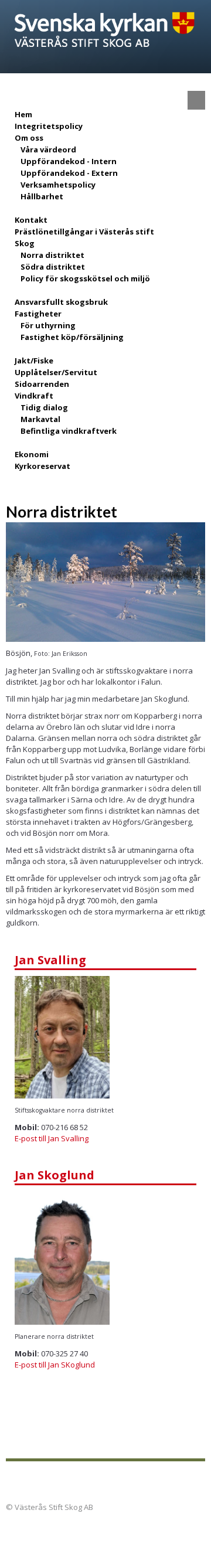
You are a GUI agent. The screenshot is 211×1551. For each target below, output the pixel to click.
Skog (25, 243)
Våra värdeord (48, 149)
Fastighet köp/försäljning (72, 337)
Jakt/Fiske (34, 360)
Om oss (29, 137)
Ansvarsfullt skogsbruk (61, 302)
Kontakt (31, 220)
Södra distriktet (53, 266)
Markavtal (40, 419)
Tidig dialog (44, 407)
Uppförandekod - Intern (69, 161)
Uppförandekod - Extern (69, 173)
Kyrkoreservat (42, 466)
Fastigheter (38, 313)
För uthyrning (48, 325)
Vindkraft (34, 395)
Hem (23, 114)
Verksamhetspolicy (58, 184)
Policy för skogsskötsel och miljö (85, 278)
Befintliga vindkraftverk (69, 431)
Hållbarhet (42, 196)
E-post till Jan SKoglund (55, 1364)
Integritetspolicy (49, 126)
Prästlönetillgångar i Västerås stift (84, 231)
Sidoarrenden (42, 384)
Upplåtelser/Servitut (56, 372)
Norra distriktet (52, 255)
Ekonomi (32, 454)
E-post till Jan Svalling (52, 1138)
